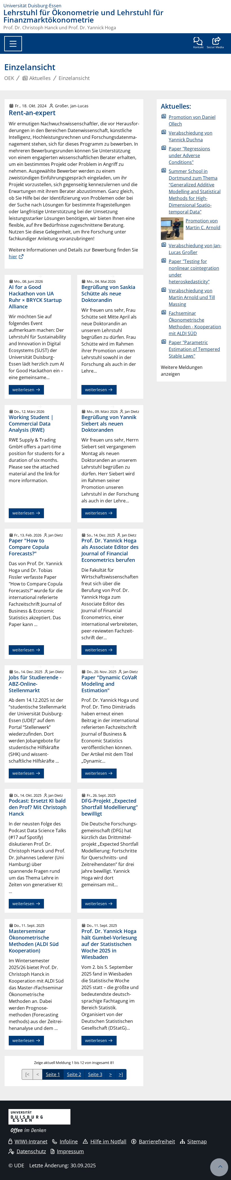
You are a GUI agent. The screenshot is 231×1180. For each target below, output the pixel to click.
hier (13, 256)
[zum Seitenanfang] (219, 1167)
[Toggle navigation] (13, 43)
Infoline (69, 1141)
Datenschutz (31, 1151)
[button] (215, 43)
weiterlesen (23, 389)
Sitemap (197, 1141)
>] (121, 1074)
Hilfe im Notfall (108, 1141)
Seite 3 (95, 1074)
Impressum (70, 1151)
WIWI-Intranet (31, 1141)
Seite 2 (74, 1074)
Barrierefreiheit (157, 1141)
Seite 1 (53, 1074)
